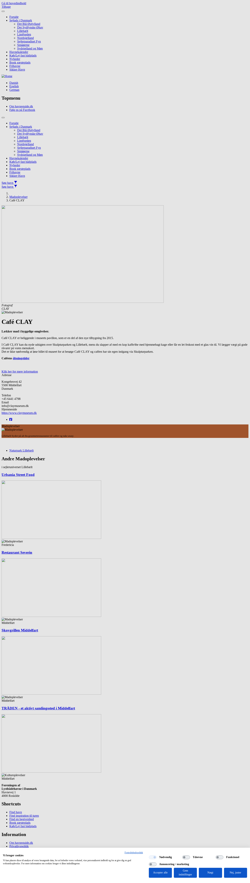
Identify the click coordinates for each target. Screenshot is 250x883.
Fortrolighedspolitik (134, 852)
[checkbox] (153, 857)
